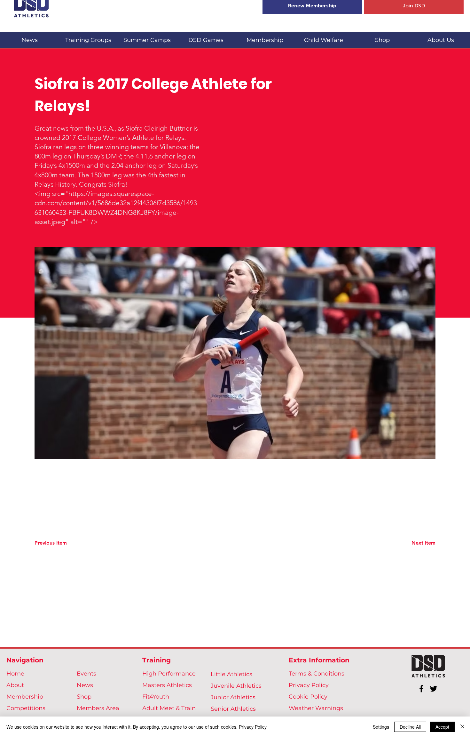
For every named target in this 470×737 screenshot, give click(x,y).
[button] (88, 37)
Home (15, 673)
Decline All (410, 727)
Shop (84, 696)
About (15, 685)
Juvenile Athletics (236, 685)
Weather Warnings (316, 708)
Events (86, 673)
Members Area (98, 708)
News (85, 685)
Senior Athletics (233, 708)
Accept (442, 727)
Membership (24, 696)
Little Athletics (231, 674)
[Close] (462, 727)
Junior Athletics (233, 697)
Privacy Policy (309, 685)
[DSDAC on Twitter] (433, 688)
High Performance (169, 673)
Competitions (25, 708)
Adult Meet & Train (169, 708)
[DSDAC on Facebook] (421, 688)
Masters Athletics (167, 685)
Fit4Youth (155, 696)
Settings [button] (381, 727)
